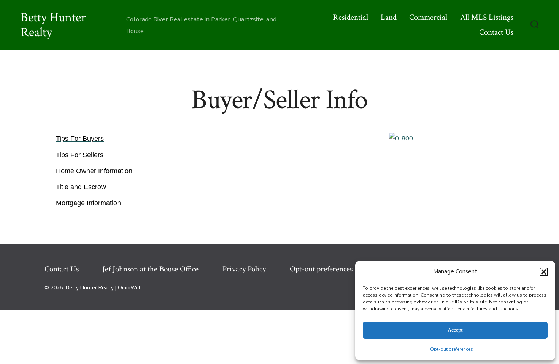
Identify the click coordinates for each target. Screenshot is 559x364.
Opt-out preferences (451, 349)
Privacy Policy (244, 269)
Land (389, 17)
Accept (455, 330)
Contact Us (496, 32)
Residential (350, 17)
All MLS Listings (486, 17)
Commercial (428, 17)
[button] (544, 272)
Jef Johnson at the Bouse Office (150, 269)
